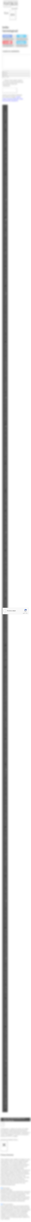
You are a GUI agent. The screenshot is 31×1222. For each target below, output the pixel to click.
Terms (26, 613)
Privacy (24, 613)
